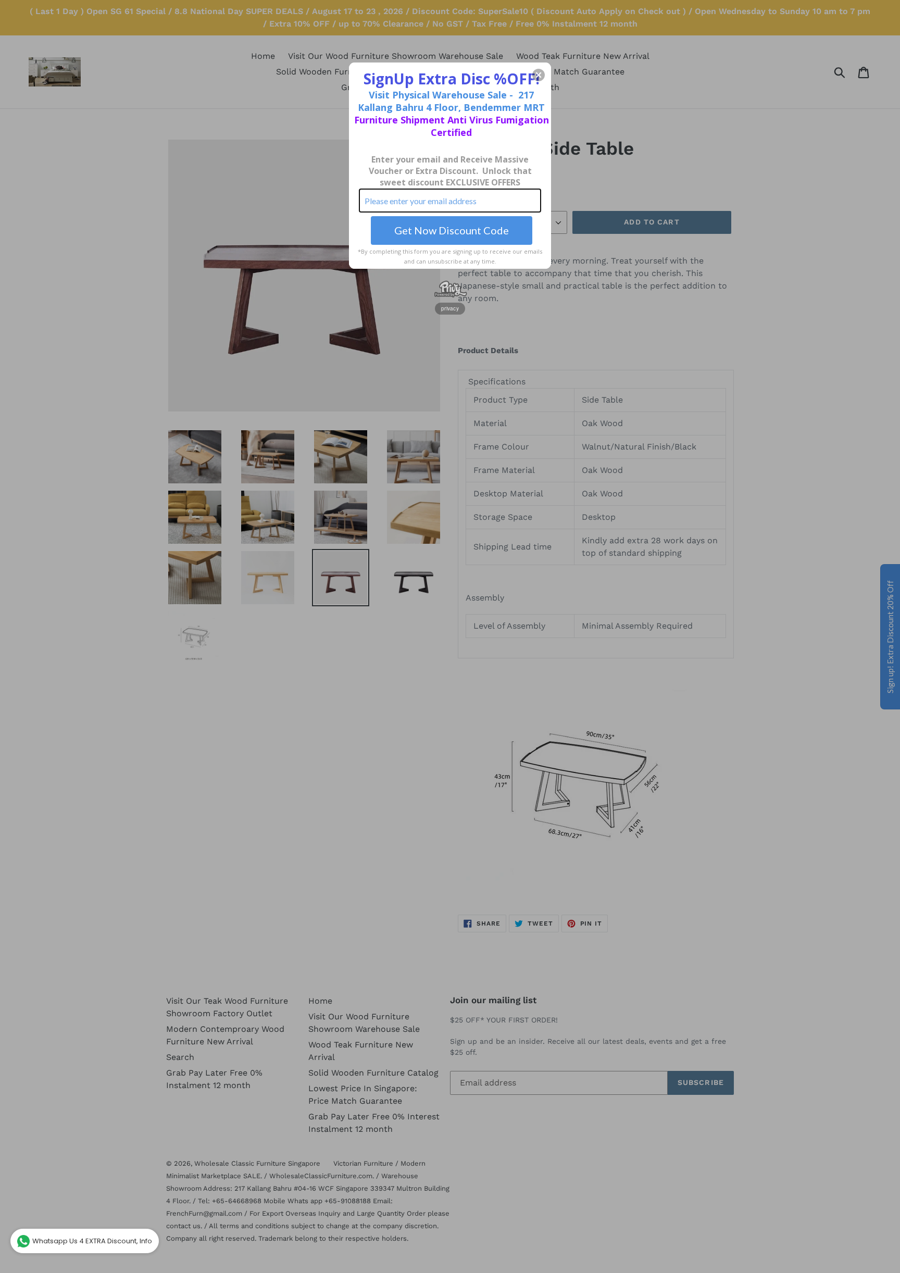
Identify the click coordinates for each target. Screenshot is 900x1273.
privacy (450, 308)
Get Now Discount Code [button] (451, 230)
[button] (538, 75)
